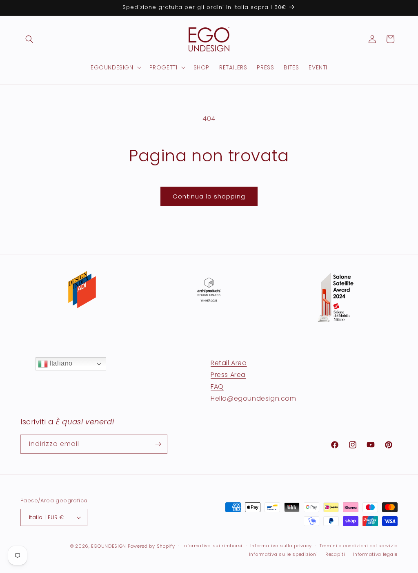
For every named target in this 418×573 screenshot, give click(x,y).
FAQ (217, 386)
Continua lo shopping (209, 196)
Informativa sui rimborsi (212, 545)
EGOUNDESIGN (108, 546)
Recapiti (335, 554)
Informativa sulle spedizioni (283, 554)
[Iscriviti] (158, 444)
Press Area (228, 374)
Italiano (60, 363)
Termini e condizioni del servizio (359, 545)
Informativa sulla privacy (281, 545)
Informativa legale (375, 554)
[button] (29, 39)
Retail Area (229, 363)
